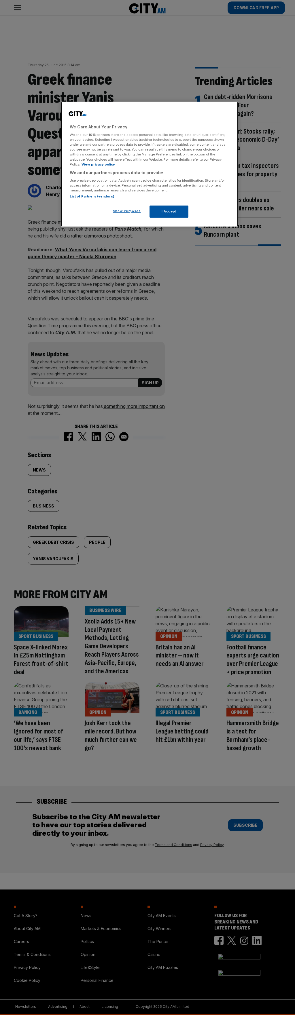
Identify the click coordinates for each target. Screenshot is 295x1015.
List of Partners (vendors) (92, 196)
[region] (149, 164)
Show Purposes (127, 211)
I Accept (169, 211)
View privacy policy (98, 164)
